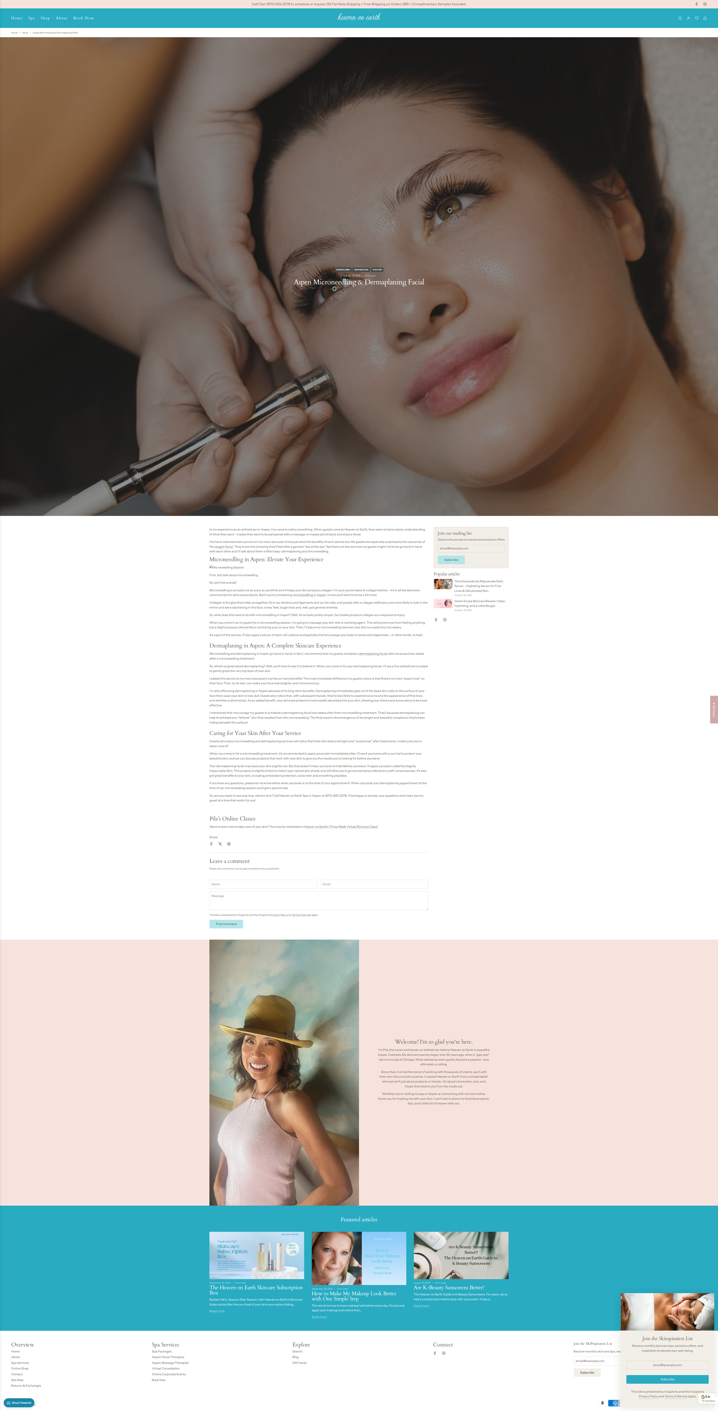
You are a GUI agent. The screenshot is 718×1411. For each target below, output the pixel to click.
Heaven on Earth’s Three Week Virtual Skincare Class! (341, 826)
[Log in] (688, 18)
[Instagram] (705, 4)
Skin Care (377, 270)
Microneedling (361, 270)
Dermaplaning (343, 270)
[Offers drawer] (697, 18)
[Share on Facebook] (211, 844)
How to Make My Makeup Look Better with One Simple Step (354, 1296)
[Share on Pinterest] (229, 844)
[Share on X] (220, 844)
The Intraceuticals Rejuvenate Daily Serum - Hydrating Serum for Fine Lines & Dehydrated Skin (478, 586)
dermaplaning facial (373, 653)
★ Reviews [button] (714, 709)
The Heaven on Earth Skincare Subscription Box (256, 1290)
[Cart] (705, 18)
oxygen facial (224, 546)
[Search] (680, 18)
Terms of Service (301, 914)
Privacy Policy (278, 914)
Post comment (226, 924)
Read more (217, 1311)
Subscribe (451, 560)
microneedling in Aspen (309, 595)
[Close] (707, 1300)
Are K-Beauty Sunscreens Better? (449, 1287)
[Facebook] (697, 4)
